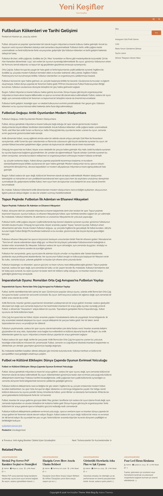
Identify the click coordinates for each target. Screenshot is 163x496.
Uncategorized (18, 430)
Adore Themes (106, 492)
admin (34, 36)
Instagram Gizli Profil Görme (127, 39)
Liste (117, 44)
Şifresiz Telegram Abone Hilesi (127, 58)
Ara (117, 29)
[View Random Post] (153, 19)
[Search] (159, 19)
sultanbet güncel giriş (12, 426)
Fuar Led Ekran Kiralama (139, 461)
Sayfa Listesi (120, 53)
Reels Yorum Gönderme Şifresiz (128, 49)
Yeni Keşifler (81, 6)
